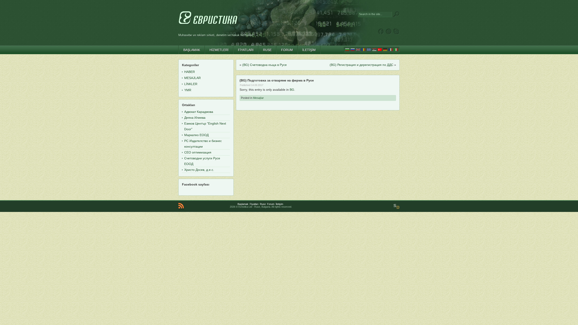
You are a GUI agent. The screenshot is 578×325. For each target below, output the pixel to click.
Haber (189, 72)
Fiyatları (254, 204)
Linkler (190, 84)
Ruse (263, 204)
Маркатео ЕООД (196, 135)
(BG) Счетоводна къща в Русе (264, 65)
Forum (270, 204)
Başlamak (243, 204)
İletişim (279, 204)
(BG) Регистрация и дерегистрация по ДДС (361, 65)
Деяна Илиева (194, 117)
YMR (187, 90)
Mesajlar (258, 98)
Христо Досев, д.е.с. (199, 170)
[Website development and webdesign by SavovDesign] (396, 206)
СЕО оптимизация (197, 152)
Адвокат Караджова (198, 112)
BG (292, 89)
